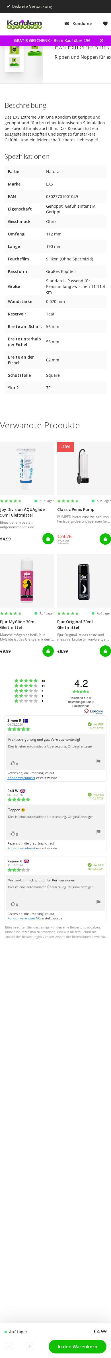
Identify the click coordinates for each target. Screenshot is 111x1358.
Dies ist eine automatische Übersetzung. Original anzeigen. (51, 746)
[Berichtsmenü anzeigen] (98, 762)
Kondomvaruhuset (21, 778)
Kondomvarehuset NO (24, 918)
